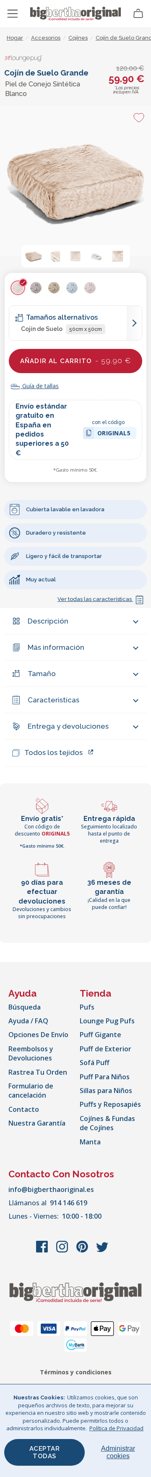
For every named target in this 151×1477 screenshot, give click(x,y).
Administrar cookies (118, 1452)
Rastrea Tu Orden (37, 1072)
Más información (56, 647)
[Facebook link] (42, 1250)
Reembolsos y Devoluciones (30, 1053)
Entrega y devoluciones (68, 726)
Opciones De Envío (38, 1034)
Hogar (15, 38)
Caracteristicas (53, 700)
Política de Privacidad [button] (116, 1428)
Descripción (48, 621)
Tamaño (42, 673)
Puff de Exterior (105, 1048)
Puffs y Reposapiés (110, 1104)
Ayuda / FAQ (28, 1020)
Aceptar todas (44, 1452)
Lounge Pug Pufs (107, 1020)
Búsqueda (24, 1007)
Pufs (87, 1007)
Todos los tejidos (53, 752)
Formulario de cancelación (30, 1090)
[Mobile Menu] (13, 13)
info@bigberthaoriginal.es (51, 1189)
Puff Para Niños (105, 1076)
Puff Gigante (100, 1034)
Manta (90, 1141)
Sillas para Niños (106, 1090)
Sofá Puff (94, 1062)
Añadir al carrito (75, 360)
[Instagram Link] (63, 1250)
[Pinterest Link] (83, 1250)
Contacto (23, 1109)
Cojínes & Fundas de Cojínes (107, 1123)
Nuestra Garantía (36, 1123)
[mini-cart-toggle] (138, 13)
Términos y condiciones (76, 1372)
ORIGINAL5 (114, 434)
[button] (33, 256)
